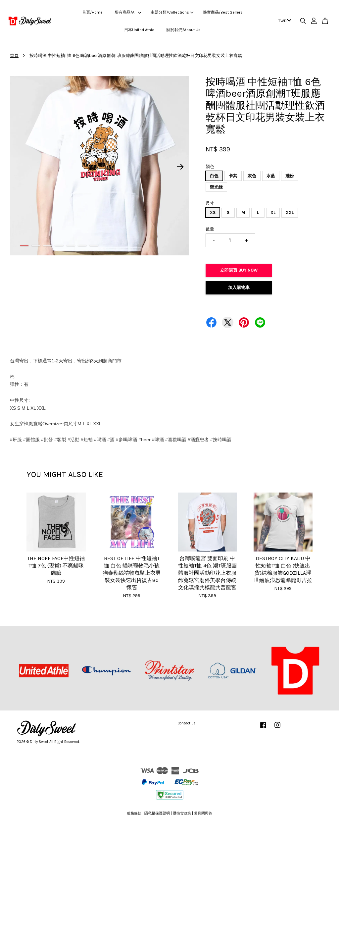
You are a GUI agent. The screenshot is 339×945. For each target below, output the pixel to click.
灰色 (252, 175)
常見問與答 (203, 813)
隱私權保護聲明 (157, 813)
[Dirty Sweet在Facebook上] (263, 728)
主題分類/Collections (170, 12)
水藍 (270, 175)
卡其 (233, 175)
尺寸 (210, 203)
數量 (210, 229)
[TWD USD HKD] (283, 21)
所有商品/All (125, 12)
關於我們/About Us (184, 29)
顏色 (210, 166)
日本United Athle (139, 29)
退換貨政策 (182, 813)
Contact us (187, 723)
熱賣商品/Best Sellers (223, 12)
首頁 (14, 55)
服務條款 (134, 813)
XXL (290, 212)
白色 (214, 175)
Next (180, 167)
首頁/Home (92, 12)
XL (272, 212)
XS (213, 212)
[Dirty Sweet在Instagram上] (277, 728)
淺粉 (289, 175)
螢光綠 (216, 186)
